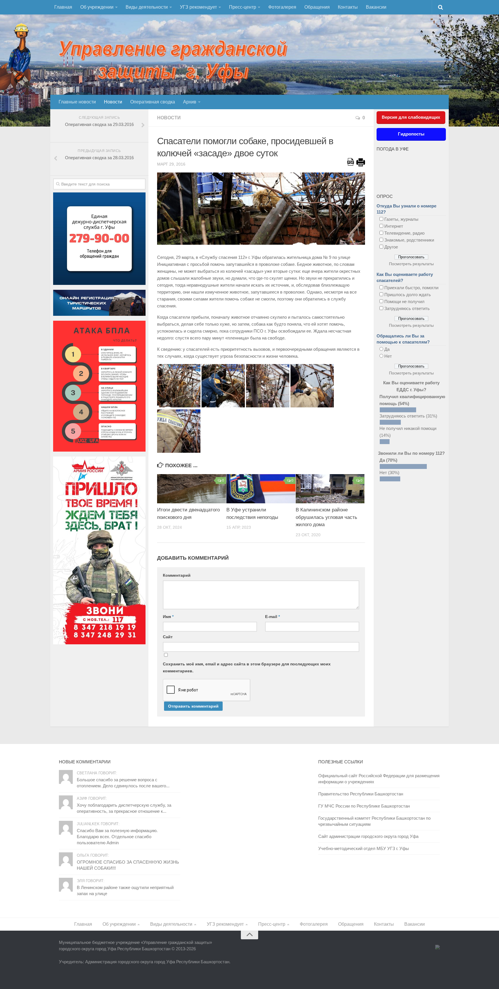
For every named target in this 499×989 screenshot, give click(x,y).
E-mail (272, 616)
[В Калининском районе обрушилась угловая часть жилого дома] (330, 488)
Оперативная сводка (152, 101)
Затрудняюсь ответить (407, 308)
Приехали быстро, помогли (411, 287)
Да (387, 349)
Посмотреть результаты (411, 263)
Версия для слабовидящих (411, 117)
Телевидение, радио (404, 233)
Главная (63, 7)
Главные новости (77, 101)
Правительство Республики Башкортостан (360, 793)
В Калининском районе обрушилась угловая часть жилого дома (326, 517)
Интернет (393, 226)
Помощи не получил (404, 301)
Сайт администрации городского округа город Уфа (368, 836)
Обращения (317, 7)
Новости (113, 101)
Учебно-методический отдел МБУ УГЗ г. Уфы (363, 848)
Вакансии (376, 7)
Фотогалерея (282, 7)
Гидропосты (411, 133)
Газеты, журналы (401, 219)
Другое (391, 246)
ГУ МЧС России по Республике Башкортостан (364, 806)
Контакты (348, 7)
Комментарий (177, 575)
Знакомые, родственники (409, 239)
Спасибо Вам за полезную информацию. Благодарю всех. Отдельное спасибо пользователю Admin (117, 836)
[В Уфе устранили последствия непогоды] (260, 488)
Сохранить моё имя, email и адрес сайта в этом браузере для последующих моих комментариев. (247, 667)
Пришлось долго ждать (407, 294)
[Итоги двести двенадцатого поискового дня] (191, 488)
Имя (168, 616)
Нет (388, 356)
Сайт (168, 636)
